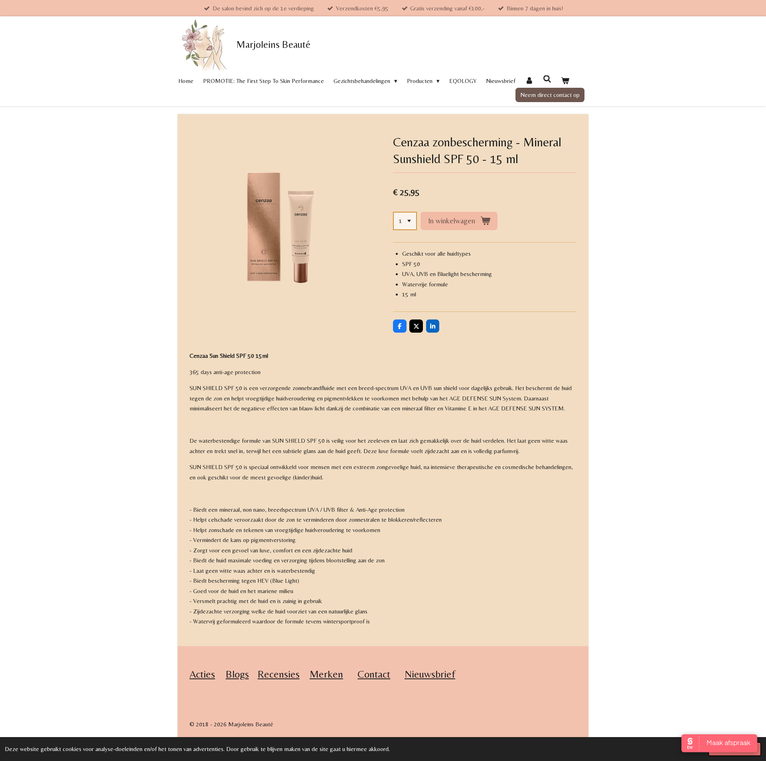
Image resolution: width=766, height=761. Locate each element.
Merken (326, 674)
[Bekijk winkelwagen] (565, 81)
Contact (373, 674)
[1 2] (405, 221)
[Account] (529, 81)
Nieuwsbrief (430, 674)
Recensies (279, 674)
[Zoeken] (547, 79)
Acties (202, 674)
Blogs (237, 674)
